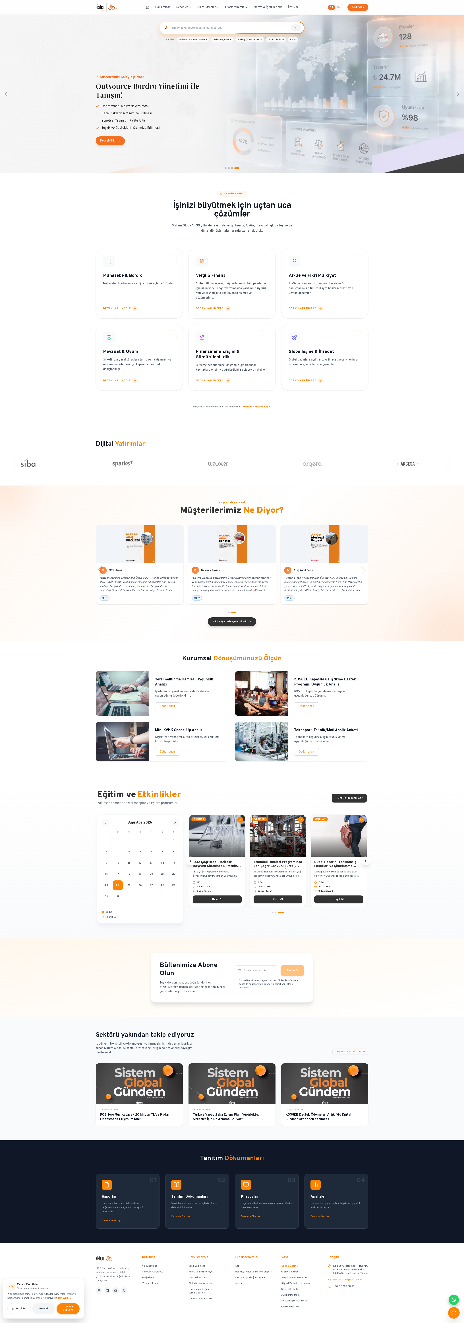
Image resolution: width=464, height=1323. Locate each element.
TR (331, 7)
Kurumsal (149, 1257)
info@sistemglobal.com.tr (347, 1279)
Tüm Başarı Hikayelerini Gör (230, 621)
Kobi (237, 1266)
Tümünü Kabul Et (68, 1308)
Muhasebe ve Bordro (200, 1298)
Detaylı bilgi (65, 1298)
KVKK (293, 39)
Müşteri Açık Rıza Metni (294, 1300)
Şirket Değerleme (222, 39)
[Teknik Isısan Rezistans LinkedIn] (289, 598)
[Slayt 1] (275, 912)
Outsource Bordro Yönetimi (193, 39)
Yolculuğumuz (149, 1266)
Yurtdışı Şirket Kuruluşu (250, 39)
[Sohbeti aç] (454, 1313)
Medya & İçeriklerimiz (268, 7)
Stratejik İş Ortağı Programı (250, 1277)
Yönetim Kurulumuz (152, 1271)
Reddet (43, 1308)
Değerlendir (167, 706)
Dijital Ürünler (206, 7)
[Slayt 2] (280, 912)
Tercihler (21, 1308)
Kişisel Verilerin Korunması (295, 1283)
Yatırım (239, 1283)
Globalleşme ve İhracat (201, 1283)
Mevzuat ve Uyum (198, 1277)
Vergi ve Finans (196, 1266)
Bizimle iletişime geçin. (257, 406)
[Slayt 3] (283, 912)
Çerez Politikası (290, 1306)
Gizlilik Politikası (290, 1271)
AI (296, 27)
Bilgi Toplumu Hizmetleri (294, 1277)
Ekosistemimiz (234, 7)
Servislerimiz (198, 1257)
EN (338, 7)
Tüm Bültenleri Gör (348, 1051)
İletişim (293, 7)
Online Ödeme (289, 1266)
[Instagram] (99, 1290)
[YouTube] (115, 1290)
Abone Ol (292, 970)
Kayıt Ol (217, 899)
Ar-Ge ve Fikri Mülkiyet (201, 1271)
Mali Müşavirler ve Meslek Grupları (253, 1271)
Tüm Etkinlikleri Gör (349, 798)
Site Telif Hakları (290, 1289)
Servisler (182, 7)
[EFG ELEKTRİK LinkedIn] (105, 598)
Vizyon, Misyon (150, 1283)
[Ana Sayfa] (148, 7)
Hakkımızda (163, 7)
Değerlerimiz (149, 1277)
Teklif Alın (358, 7)
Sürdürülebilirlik (276, 39)
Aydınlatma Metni (290, 1295)
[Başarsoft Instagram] (197, 598)
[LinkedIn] (107, 1290)
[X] (124, 1290)
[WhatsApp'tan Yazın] (454, 1300)
